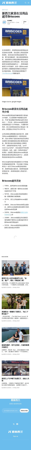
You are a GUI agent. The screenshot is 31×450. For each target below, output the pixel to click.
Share (24, 22)
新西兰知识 (5, 9)
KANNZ (9, 20)
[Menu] (28, 2)
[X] (14, 424)
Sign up (15, 436)
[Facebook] (17, 424)
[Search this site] (25, 2)
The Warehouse (7, 73)
